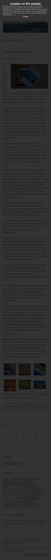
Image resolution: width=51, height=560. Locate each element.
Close (25, 16)
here (13, 15)
